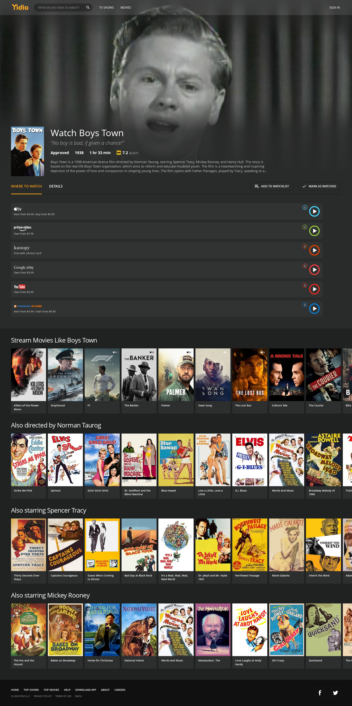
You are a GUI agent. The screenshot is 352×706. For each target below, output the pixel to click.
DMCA (78, 696)
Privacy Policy (43, 696)
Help (67, 690)
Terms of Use (63, 696)
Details (56, 186)
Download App (85, 690)
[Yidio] (20, 8)
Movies (125, 8)
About (105, 690)
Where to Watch (26, 186)
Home (15, 690)
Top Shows (31, 690)
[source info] (304, 207)
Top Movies (51, 690)
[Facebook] (320, 692)
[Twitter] (335, 692)
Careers (119, 690)
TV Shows (106, 8)
